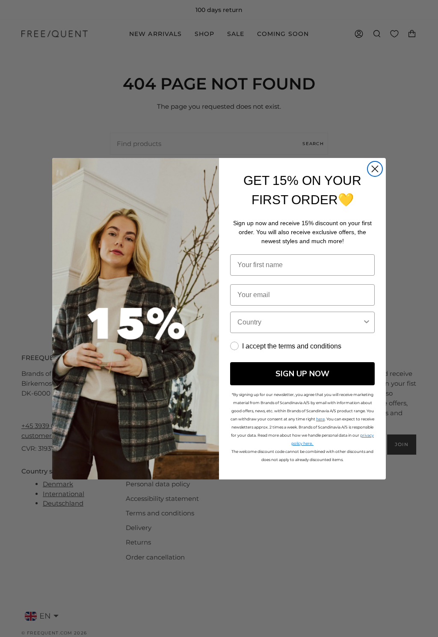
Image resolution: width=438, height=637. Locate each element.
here (320, 419)
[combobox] (299, 322)
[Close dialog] (374, 168)
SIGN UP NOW (302, 374)
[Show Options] (366, 322)
